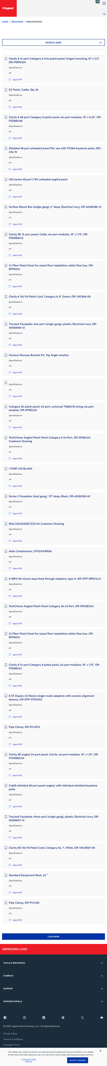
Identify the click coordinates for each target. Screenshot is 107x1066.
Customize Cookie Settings (28, 1060)
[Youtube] (101, 1018)
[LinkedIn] (43, 1018)
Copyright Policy (11, 1044)
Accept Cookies (78, 1060)
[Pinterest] (63, 1018)
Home (5, 21)
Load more (53, 936)
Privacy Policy (10, 1033)
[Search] (104, 14)
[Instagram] (24, 1018)
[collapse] (102, 962)
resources (17, 21)
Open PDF (17, 79)
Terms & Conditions (13, 1039)
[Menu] (104, 3)
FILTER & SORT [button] (53, 42)
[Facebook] (5, 1018)
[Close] (100, 1051)
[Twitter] (82, 1018)
